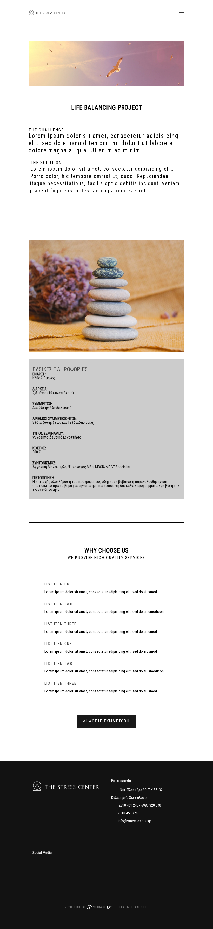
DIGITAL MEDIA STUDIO (131, 907)
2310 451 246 (128, 805)
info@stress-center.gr (134, 821)
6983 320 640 (151, 805)
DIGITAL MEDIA (88, 907)
